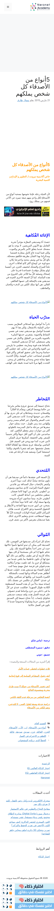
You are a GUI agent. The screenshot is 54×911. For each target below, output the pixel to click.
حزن (33, 731)
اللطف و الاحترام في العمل (32, 736)
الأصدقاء (13, 727)
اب (26, 727)
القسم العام (40, 723)
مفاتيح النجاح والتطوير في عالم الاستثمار (30, 808)
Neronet (45, 777)
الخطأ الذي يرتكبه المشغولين (32, 740)
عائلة (12, 731)
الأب (21, 727)
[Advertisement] (27, 44)
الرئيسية (46, 763)
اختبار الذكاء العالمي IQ (38, 768)
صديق (26, 731)
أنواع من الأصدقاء (37, 727)
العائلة (40, 731)
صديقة (19, 731)
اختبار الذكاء (44, 856)
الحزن (47, 731)
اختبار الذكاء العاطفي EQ (37, 773)
